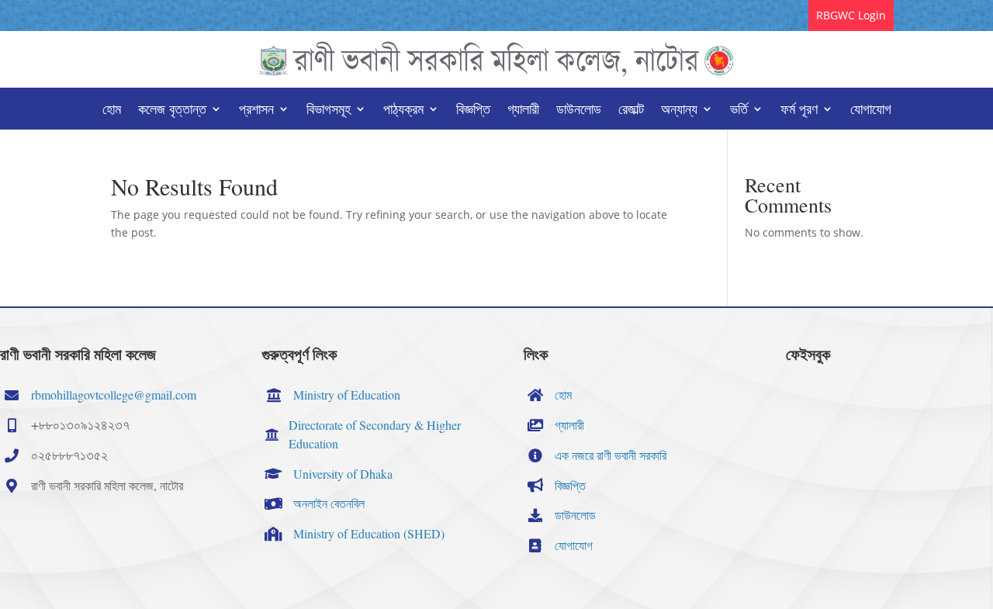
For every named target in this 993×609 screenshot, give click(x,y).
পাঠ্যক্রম (403, 110)
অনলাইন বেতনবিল (329, 503)
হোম (111, 110)
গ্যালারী (523, 110)
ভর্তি (739, 110)
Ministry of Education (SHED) (369, 533)
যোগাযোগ (870, 110)
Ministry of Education (346, 394)
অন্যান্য (679, 110)
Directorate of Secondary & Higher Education (375, 434)
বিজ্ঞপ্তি (473, 110)
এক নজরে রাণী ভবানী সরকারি (610, 455)
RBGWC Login (851, 15)
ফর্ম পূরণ (799, 110)
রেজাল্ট (631, 110)
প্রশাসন (256, 110)
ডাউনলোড (578, 110)
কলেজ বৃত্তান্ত (172, 110)
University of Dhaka (343, 473)
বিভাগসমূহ (328, 110)
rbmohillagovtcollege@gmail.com (113, 394)
